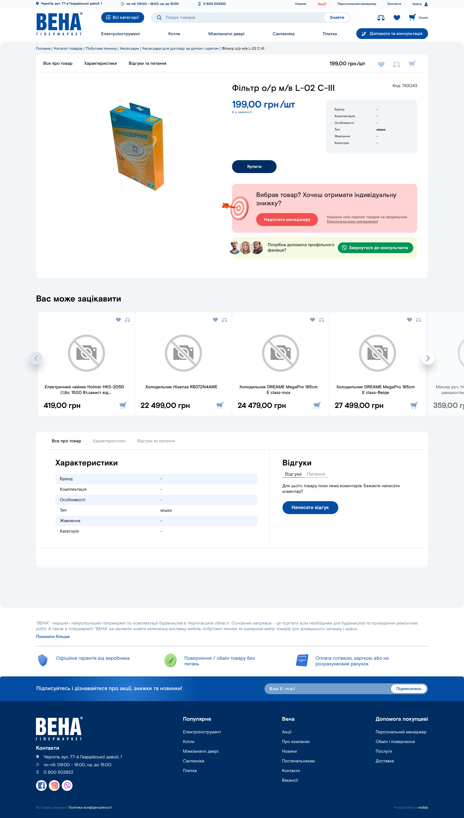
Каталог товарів (68, 48)
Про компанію (296, 742)
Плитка (330, 34)
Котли (174, 34)
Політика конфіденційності (90, 807)
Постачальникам (298, 761)
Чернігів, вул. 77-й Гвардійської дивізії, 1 (71, 4)
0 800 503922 (214, 4)
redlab (423, 807)
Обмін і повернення (395, 742)
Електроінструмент (120, 34)
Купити (254, 167)
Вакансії (290, 780)
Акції (322, 4)
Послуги (384, 751)
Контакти (394, 4)
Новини (300, 4)
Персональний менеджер (357, 4)
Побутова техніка (101, 48)
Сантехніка (284, 34)
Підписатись (408, 689)
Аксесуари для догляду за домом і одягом (180, 48)
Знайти (337, 17)
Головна (43, 48)
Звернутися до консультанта (378, 248)
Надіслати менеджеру (287, 220)
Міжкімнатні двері (226, 34)
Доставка (385, 761)
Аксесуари (129, 48)
